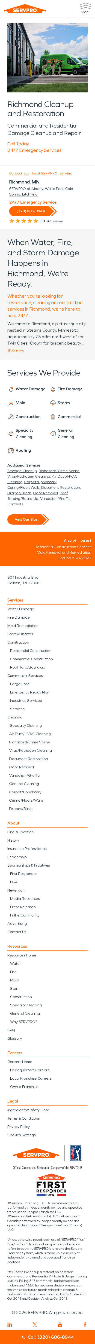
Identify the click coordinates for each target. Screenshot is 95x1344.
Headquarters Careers (29, 1070)
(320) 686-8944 (31, 211)
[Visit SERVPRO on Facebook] (85, 1324)
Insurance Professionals (27, 848)
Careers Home (19, 1062)
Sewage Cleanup (22, 471)
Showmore (15, 350)
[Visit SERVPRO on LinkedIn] (9, 1324)
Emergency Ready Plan (29, 692)
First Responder (23, 873)
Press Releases (23, 907)
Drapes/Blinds (19, 493)
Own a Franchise (24, 1086)
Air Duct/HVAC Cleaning (30, 734)
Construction (18, 642)
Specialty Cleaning (26, 725)
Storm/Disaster (20, 634)
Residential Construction (30, 650)
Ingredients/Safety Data (28, 1110)
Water (15, 963)
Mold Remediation (23, 625)
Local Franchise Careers (30, 1078)
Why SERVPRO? (23, 1022)
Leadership (17, 857)
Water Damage (20, 609)
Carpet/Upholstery (40, 482)
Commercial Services (25, 675)
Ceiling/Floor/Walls (23, 487)
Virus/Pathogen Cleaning (28, 476)
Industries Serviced (26, 700)
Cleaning (14, 717)
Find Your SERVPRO (74, 558)
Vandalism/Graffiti (55, 498)
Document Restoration (60, 487)
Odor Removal (45, 493)
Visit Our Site (26, 519)
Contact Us (16, 932)
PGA (14, 882)
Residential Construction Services (63, 547)
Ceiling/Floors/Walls (26, 800)
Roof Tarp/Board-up (27, 667)
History (13, 840)
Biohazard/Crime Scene (59, 471)
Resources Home (21, 955)
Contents (15, 504)
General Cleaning (24, 784)
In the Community (24, 915)
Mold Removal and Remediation (64, 552)
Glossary (14, 1038)
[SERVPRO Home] (25, 9)
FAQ (11, 1030)
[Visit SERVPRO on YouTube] (60, 1324)
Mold (14, 980)
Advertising (17, 923)
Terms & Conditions (23, 1118)
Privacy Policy (18, 1126)
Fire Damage (18, 617)
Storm (15, 988)
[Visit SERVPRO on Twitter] (35, 1324)
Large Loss (19, 684)
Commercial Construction (31, 659)
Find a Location (20, 832)
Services (17, 709)
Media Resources (25, 898)
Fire (13, 972)
